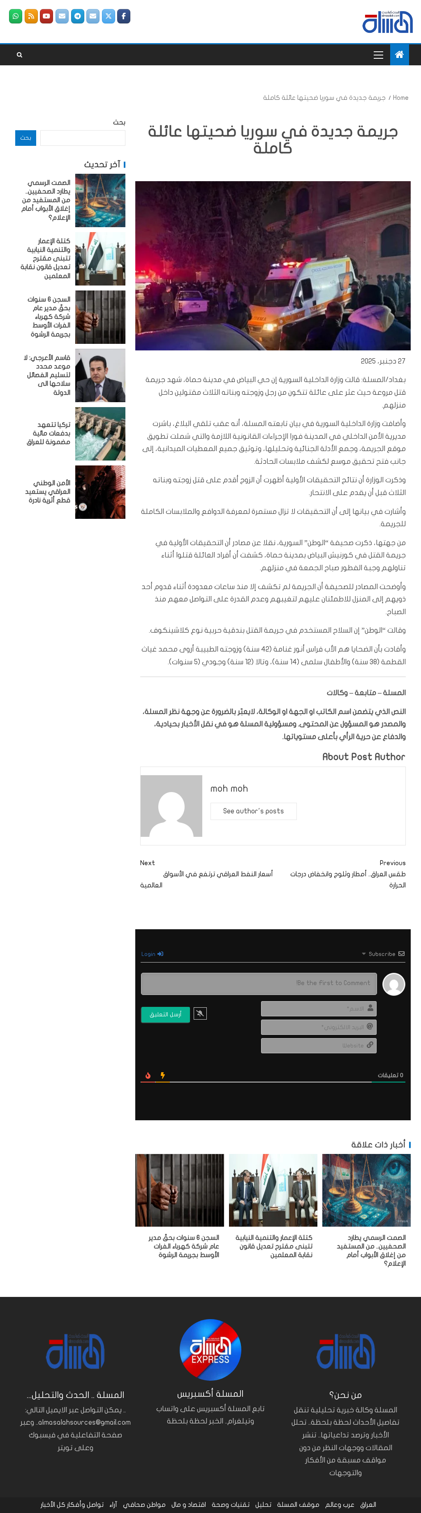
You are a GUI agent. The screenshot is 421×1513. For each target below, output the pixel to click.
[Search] (19, 55)
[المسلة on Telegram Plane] (77, 16)
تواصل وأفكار (85, 1504)
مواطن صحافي (144, 1504)
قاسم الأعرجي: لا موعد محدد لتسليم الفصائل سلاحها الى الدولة (47, 375)
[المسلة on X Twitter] (108, 16)
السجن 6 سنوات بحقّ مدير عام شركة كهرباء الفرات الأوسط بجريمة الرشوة (184, 1246)
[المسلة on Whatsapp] (15, 16)
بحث (119, 122)
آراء (113, 1504)
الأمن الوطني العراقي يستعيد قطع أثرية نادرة (47, 492)
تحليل (263, 1504)
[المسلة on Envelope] (92, 16)
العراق (368, 1504)
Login (149, 954)
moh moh (229, 788)
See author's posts (253, 811)
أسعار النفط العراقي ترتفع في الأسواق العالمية (206, 874)
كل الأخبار (53, 1504)
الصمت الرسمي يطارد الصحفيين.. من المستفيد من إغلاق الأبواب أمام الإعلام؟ (45, 200)
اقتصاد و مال (188, 1504)
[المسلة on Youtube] (46, 16)
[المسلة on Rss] (31, 16)
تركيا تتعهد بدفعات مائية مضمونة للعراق (48, 433)
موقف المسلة (298, 1504)
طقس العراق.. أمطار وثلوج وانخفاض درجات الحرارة (348, 874)
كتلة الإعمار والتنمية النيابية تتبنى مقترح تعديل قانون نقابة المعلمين (274, 1246)
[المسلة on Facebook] (123, 16)
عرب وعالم (339, 1504)
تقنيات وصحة (231, 1504)
